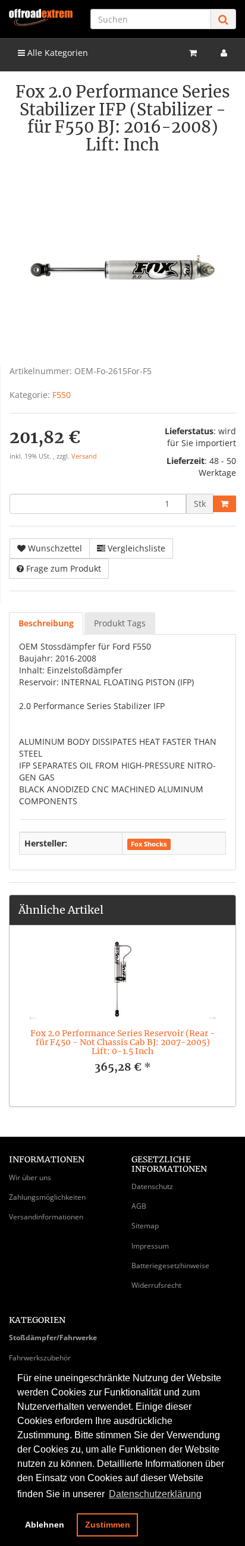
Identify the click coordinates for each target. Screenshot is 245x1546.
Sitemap (145, 1226)
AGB (138, 1206)
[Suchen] (223, 19)
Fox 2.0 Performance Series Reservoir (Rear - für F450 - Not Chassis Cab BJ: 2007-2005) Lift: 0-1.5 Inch (122, 1042)
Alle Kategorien (56, 52)
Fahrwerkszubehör (40, 1358)
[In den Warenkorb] (224, 504)
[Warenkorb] (193, 53)
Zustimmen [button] (107, 1524)
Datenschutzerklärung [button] (155, 1494)
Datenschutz (152, 1186)
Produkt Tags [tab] (120, 623)
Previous (32, 1016)
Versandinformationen (46, 1217)
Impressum (150, 1246)
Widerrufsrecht (156, 1285)
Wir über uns (30, 1177)
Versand (84, 456)
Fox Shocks (149, 844)
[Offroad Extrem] (41, 17)
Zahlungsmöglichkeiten (47, 1197)
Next (212, 1016)
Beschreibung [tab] (46, 623)
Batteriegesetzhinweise (170, 1265)
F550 (61, 394)
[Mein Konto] (224, 53)
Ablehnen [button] (44, 1524)
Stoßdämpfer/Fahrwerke (53, 1337)
